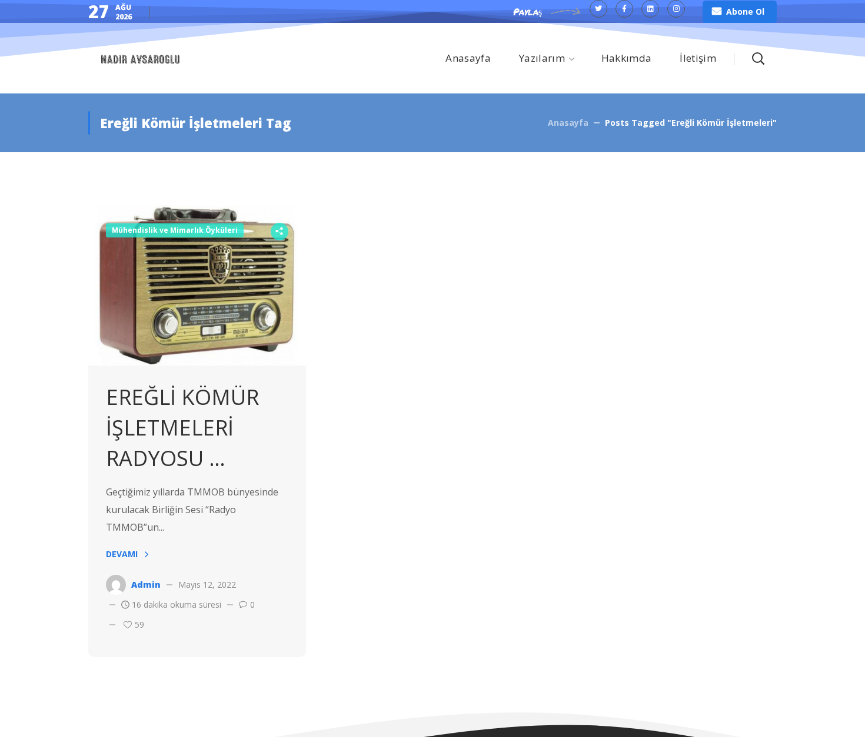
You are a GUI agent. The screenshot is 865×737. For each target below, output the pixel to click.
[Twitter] (598, 9)
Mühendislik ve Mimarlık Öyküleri (175, 230)
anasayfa (568, 122)
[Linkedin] (650, 9)
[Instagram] (676, 9)
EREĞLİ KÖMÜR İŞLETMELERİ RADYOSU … (182, 428)
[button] (740, 12)
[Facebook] (624, 9)
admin (146, 584)
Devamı (122, 554)
